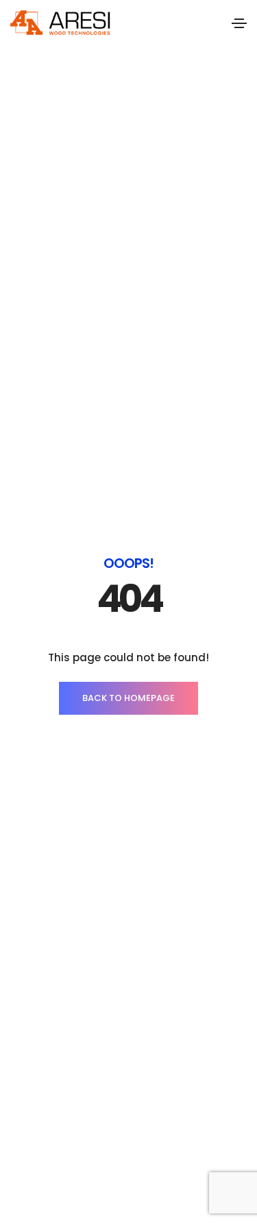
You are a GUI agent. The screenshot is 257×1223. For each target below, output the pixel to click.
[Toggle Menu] (239, 22)
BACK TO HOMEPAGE (128, 697)
